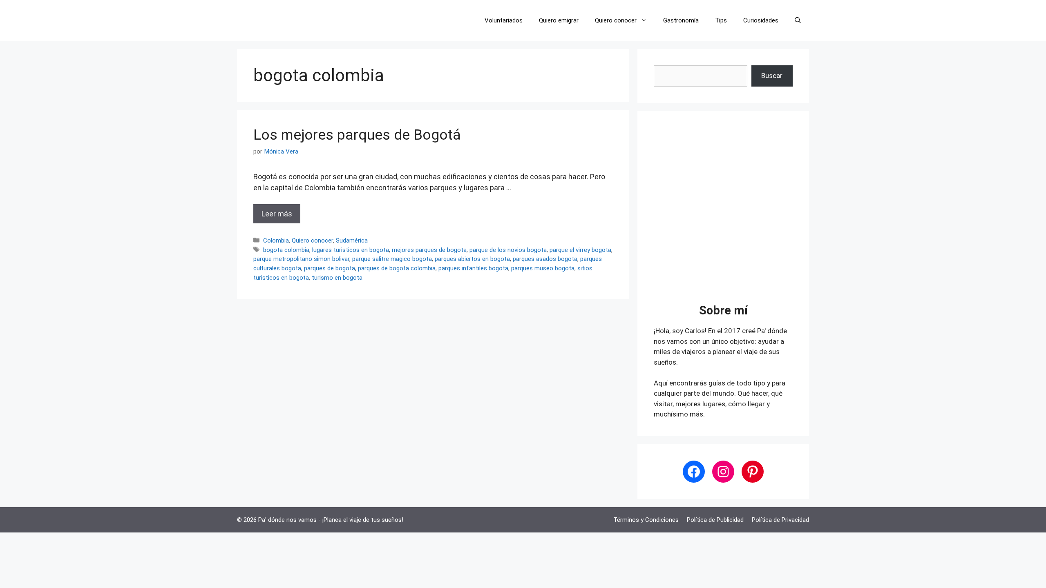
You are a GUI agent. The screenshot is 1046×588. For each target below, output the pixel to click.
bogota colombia (286, 250)
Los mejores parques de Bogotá (357, 135)
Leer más (277, 213)
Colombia (276, 240)
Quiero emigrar (559, 20)
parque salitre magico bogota (392, 259)
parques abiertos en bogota (472, 259)
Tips (721, 20)
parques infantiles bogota (473, 268)
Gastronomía (681, 20)
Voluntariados (504, 20)
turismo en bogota (337, 277)
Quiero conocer (616, 20)
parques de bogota (329, 268)
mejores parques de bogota (429, 250)
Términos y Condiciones (646, 519)
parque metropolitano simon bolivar (301, 259)
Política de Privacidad (780, 519)
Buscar (771, 75)
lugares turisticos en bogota (350, 250)
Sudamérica (352, 240)
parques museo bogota (542, 268)
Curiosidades (760, 20)
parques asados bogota (545, 259)
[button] (798, 20)
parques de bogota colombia (397, 268)
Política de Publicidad (715, 519)
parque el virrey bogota (580, 250)
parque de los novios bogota (508, 250)
